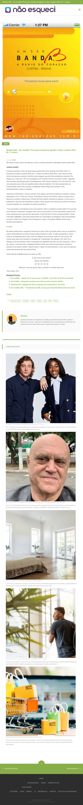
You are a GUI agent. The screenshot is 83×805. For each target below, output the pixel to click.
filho (33, 301)
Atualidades (26, 787)
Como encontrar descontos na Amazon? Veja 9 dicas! (24, 737)
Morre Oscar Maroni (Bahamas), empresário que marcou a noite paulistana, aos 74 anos (35, 502)
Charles (23, 316)
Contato (52, 791)
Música (29, 791)
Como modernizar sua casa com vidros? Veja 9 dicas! (23, 581)
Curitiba (26, 301)
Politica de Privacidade (67, 791)
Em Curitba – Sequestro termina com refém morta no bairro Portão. (37, 281)
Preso (56, 301)
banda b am (15, 301)
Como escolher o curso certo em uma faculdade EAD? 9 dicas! (26, 659)
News (41, 778)
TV (35, 791)
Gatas (22, 791)
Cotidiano (14, 791)
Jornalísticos (53, 783)
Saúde (43, 783)
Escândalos (42, 791)
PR (50, 301)
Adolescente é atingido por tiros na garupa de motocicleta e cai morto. (38, 285)
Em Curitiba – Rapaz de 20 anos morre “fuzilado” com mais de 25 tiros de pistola (42, 278)
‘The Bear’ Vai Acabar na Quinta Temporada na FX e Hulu (25, 424)
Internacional (33, 783)
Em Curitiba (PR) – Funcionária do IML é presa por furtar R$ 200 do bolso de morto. (43, 288)
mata (39, 301)
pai (45, 301)
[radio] (35, 264)
